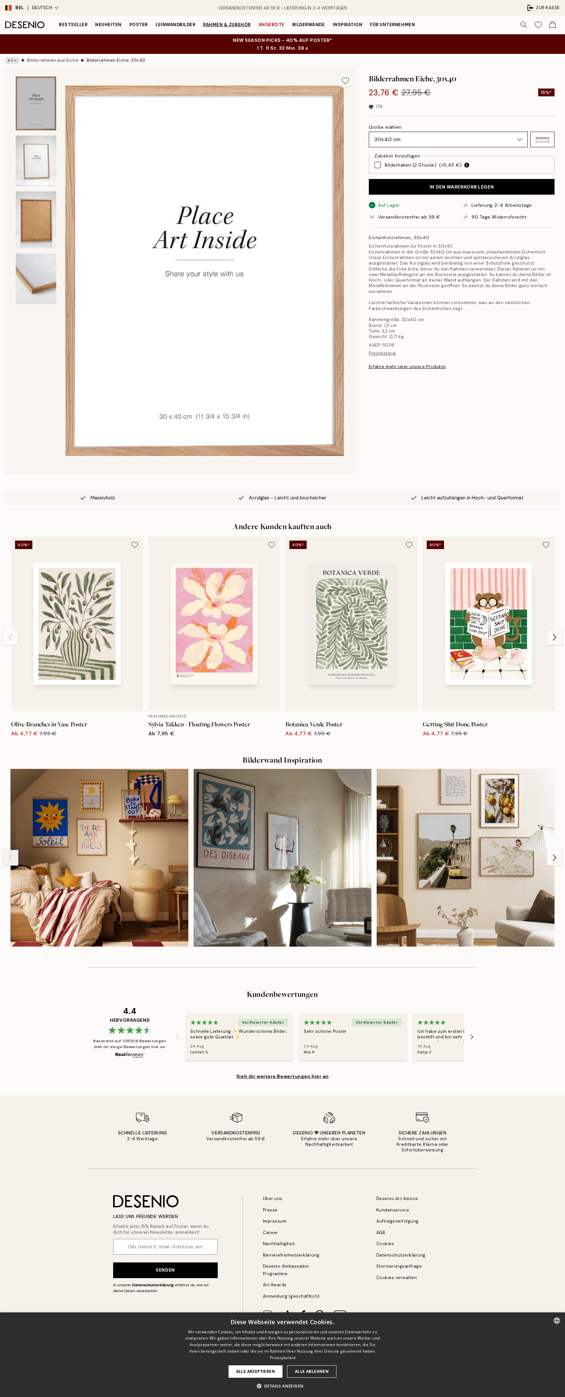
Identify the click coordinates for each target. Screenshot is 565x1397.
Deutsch (42, 7)
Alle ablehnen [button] (312, 1371)
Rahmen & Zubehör (226, 24)
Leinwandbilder (175, 24)
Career (270, 1232)
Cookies (385, 1243)
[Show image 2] (36, 161)
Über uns (272, 1198)
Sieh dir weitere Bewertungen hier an (282, 1076)
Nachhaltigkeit (279, 1243)
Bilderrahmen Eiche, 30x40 (116, 60)
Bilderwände (308, 24)
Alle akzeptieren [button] (255, 1371)
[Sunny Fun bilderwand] (99, 858)
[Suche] (524, 25)
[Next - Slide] (554, 637)
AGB (380, 1232)
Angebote (271, 24)
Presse (270, 1210)
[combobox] (557, 1320)
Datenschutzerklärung (153, 1285)
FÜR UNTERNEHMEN (392, 24)
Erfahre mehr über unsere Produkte (407, 366)
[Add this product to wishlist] (345, 80)
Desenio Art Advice (397, 1198)
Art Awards (275, 1285)
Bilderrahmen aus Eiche (52, 60)
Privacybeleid (282, 1357)
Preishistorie (382, 353)
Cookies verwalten (396, 1277)
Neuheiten (108, 24)
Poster (138, 24)
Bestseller (73, 24)
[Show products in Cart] (552, 25)
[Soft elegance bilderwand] (466, 858)
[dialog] (282, 1354)
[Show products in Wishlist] (538, 25)
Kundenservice (392, 1210)
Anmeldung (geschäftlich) (291, 1296)
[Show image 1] (36, 103)
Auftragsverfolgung (397, 1221)
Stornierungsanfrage (399, 1266)
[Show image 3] (36, 219)
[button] (542, 139)
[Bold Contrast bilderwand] (282, 858)
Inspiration (348, 24)
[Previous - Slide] (10, 637)
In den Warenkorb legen (462, 187)
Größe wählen (385, 127)
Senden (165, 1270)
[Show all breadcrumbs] (12, 60)
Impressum (275, 1221)
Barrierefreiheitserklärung (291, 1255)
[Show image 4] (36, 278)
